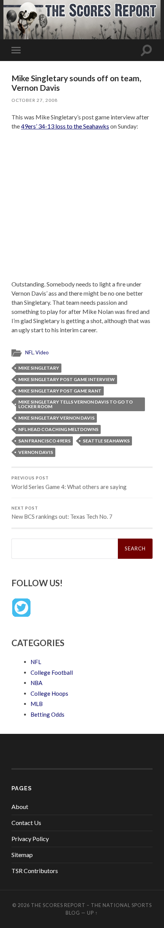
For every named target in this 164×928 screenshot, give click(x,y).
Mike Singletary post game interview (66, 379)
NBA (36, 682)
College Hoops (49, 693)
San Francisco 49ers (44, 441)
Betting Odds (47, 714)
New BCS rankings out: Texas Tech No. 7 (62, 513)
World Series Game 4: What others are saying (69, 483)
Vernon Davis (35, 452)
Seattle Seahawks (106, 441)
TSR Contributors (34, 870)
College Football (52, 672)
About (19, 806)
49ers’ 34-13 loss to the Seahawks (65, 126)
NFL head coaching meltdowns (58, 429)
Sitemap (22, 854)
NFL (29, 352)
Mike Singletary (38, 368)
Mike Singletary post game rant (59, 391)
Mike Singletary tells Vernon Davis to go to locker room (75, 404)
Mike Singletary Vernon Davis (56, 418)
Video (41, 352)
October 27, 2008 (34, 100)
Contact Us (26, 822)
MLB (37, 703)
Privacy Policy (30, 838)
